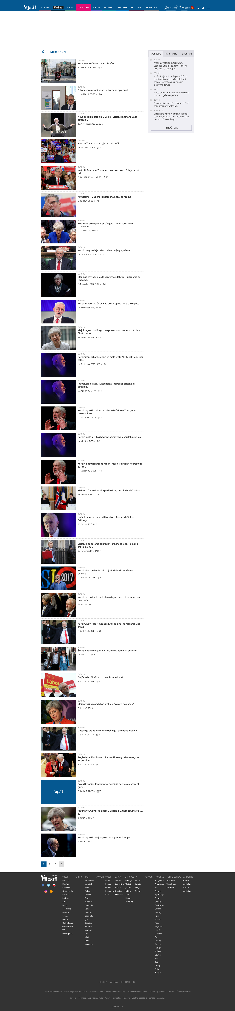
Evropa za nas (109, 893)
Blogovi (103, 981)
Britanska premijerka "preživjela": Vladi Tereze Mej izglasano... (105, 225)
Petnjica (158, 933)
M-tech (65, 912)
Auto (64, 901)
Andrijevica (159, 884)
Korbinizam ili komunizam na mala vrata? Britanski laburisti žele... (110, 358)
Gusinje (158, 909)
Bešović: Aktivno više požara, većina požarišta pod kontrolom (171, 104)
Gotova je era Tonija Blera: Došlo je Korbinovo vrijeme (107, 730)
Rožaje (158, 951)
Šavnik (157, 955)
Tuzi (156, 962)
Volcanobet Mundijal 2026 (89, 884)
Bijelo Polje (159, 894)
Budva (157, 898)
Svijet (108, 877)
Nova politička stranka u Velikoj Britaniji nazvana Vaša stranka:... (107, 118)
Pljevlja (158, 948)
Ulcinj (157, 965)
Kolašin (158, 919)
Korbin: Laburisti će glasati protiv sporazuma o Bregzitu (108, 303)
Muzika (118, 880)
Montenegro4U (173, 877)
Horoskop (129, 901)
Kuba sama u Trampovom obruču (96, 63)
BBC (134, 981)
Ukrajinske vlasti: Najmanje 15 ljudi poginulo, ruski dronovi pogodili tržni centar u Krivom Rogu (171, 116)
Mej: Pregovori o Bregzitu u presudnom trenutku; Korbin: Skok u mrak (109, 332)
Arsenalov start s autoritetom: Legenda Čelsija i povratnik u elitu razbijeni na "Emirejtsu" (170, 65)
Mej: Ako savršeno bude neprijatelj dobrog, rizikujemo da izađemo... (109, 278)
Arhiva (114, 981)
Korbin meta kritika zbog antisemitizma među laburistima (109, 437)
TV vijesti (138, 879)
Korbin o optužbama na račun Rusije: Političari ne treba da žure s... (110, 465)
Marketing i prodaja (157, 991)
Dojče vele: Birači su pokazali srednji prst (100, 677)
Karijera (73, 998)
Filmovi (138, 891)
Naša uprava (67, 933)
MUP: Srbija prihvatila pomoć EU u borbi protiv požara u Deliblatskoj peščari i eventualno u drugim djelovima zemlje (170, 80)
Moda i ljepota (128, 886)
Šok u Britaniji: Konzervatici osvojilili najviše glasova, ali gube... (109, 785)
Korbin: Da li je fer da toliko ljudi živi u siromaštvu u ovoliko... (106, 572)
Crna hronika (67, 891)
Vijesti (65, 877)
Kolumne (149, 877)
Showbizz (119, 894)
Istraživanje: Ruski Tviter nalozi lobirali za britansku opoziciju (106, 385)
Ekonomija (66, 887)
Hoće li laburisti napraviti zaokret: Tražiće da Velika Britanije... (106, 519)
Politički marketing (187, 889)
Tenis (87, 898)
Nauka (65, 919)
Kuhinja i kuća (128, 893)
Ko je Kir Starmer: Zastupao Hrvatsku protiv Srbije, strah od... (109, 171)
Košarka (88, 894)
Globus (81, 60)
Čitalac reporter (184, 991)
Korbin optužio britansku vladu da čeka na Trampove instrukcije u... (106, 412)
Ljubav (128, 898)
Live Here (170, 887)
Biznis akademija (66, 907)
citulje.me (172, 8)
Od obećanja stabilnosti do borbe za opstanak (103, 90)
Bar (156, 887)
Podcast (65, 898)
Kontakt (171, 991)
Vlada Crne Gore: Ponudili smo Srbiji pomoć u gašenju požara (171, 94)
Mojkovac (159, 926)
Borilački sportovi (88, 928)
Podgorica (159, 880)
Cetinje (158, 901)
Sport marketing (89, 942)
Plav (156, 937)
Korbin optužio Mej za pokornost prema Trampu (104, 837)
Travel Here (171, 884)
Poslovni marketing (187, 882)
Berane (158, 891)
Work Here (170, 880)
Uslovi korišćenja (96, 991)
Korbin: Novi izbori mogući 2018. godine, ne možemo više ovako (109, 625)
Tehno (65, 916)
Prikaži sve (171, 127)
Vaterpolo (89, 905)
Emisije (138, 884)
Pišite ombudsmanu (53, 991)
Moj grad (159, 877)
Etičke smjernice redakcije (75, 991)
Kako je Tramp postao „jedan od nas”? (98, 143)
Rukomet (88, 901)
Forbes (78, 877)
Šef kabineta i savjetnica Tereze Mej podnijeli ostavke (107, 650)
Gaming (118, 891)
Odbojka (88, 923)
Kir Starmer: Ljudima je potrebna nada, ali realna (104, 196)
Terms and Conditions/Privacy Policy (94, 998)
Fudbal (87, 891)
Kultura (65, 894)
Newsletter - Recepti (121, 998)
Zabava (118, 877)
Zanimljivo (119, 884)
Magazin (100, 877)
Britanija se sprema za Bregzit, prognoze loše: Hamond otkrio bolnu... (108, 545)
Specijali (125, 981)
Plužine (158, 940)
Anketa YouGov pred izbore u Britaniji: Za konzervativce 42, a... (110, 812)
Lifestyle (129, 877)
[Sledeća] (61, 864)
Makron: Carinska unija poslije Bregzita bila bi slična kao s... (111, 490)
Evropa (81, 87)
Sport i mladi (87, 935)
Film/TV (118, 887)
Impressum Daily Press (137, 991)
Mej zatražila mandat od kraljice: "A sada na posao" (106, 704)
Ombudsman (67, 923)
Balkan (108, 880)
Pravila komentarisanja (115, 991)
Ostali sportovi (88, 911)
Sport (87, 877)
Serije (137, 887)
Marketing (188, 877)
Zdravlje (128, 880)
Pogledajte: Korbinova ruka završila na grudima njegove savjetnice (108, 759)
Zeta (157, 969)
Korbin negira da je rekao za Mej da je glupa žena (104, 250)
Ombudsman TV (67, 928)
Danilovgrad (160, 905)
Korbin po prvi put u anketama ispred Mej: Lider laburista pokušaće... (109, 599)
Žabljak (158, 972)
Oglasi (186, 8)
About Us (161, 998)
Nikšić (157, 930)
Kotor (157, 923)
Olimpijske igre (89, 918)
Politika (65, 880)
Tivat (157, 958)
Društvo (65, 884)
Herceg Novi (158, 914)
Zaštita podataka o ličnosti (143, 998)
